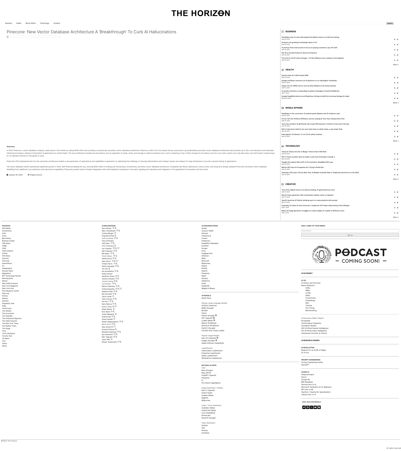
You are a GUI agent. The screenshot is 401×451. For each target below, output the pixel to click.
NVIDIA (204, 268)
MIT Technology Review (11, 276)
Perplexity (205, 273)
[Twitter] (304, 407)
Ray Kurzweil (107, 294)
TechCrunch (6, 308)
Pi (202, 380)
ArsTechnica (7, 231)
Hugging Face (207, 253)
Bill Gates (105, 253)
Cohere (204, 238)
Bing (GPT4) (206, 373)
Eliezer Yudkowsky (109, 342)
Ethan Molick (107, 309)
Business (8, 23)
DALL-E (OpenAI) (208, 390)
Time (4, 331)
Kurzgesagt (305, 321)
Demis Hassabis (108, 266)
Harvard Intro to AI (308, 384)
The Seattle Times (9, 326)
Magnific (205, 398)
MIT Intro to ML (307, 389)
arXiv (4, 233)
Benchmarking (311, 310)
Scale (204, 283)
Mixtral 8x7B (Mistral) (210, 326)
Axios (4, 236)
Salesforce (206, 281)
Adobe (204, 228)
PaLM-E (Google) (208, 328)
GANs (307, 295)
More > (396, 65)
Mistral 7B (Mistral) (209, 323)
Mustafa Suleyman (109, 332)
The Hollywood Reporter (12, 318)
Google (204, 248)
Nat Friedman (107, 251)
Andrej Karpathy (108, 289)
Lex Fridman (107, 248)
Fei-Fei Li (105, 301)
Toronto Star (7, 336)
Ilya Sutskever (107, 334)
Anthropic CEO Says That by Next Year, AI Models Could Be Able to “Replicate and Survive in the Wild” (320, 173)
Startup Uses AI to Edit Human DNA (295, 75)
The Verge (6, 328)
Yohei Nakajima (108, 314)
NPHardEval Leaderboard (212, 358)
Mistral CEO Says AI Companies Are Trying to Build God (303, 167)
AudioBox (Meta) (208, 408)
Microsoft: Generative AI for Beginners (316, 387)
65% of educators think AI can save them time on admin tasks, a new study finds (312, 129)
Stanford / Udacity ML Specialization (316, 392)
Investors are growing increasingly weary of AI (299, 42)
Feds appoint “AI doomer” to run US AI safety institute (302, 134)
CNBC (4, 246)
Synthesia (205, 433)
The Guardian (7, 316)
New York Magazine (10, 286)
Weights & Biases (208, 288)
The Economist (8, 313)
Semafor (5, 301)
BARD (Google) (208, 308)
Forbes (4, 253)
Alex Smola (106, 327)
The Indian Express (9, 321)
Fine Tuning (309, 308)
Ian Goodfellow (108, 271)
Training (308, 305)
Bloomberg (6, 238)
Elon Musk (106, 312)
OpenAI (204, 271)
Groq (204, 251)
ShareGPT (305, 365)
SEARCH (390, 23)
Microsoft (205, 261)
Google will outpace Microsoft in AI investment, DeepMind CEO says (307, 162)
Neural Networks (308, 285)
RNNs (307, 290)
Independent (7, 268)
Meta (204, 258)
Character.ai (206, 236)
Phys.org (5, 293)
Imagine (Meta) (207, 395)
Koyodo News (7, 271)
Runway (205, 278)
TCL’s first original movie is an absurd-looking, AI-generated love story (308, 190)
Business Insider (8, 241)
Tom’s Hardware (8, 333)
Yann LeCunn (107, 299)
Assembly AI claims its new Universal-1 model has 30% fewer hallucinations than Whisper (316, 205)
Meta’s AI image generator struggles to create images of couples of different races (313, 211)
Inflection (205, 256)
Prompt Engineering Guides (312, 362)
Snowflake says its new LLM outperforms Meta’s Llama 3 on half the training (310, 37)
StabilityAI (205, 286)
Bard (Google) (207, 370)
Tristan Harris (107, 264)
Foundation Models (308, 326)
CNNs (307, 288)
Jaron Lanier (107, 296)
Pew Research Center (10, 291)
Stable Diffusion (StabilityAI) (213, 343)
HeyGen (205, 425)
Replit (204, 276)
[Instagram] (311, 407)
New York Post (8, 288)
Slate (4, 306)
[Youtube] (315, 407)
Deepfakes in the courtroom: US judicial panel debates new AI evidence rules (311, 113)
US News (5, 338)
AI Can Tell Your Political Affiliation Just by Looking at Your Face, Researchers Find (313, 119)
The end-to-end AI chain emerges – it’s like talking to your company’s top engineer (313, 58)
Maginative (6, 273)
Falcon (204, 313)
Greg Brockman (108, 236)
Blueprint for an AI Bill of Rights (313, 350)
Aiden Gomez (107, 274)
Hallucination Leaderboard (212, 351)
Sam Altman (106, 228)
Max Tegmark (107, 337)
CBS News (6, 243)
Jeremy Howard (108, 279)
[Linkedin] (307, 407)
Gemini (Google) (208, 316)
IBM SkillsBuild (307, 382)
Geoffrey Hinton (108, 276)
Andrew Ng (106, 317)
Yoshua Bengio (108, 233)
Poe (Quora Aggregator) (211, 383)
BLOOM (204, 310)
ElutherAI (205, 246)
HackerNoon (7, 263)
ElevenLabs (206, 415)
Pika (203, 428)
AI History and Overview (310, 283)
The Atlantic (6, 311)
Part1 (315, 318)
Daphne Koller (107, 291)
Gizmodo (5, 261)
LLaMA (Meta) (207, 321)
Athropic (205, 233)
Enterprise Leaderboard (211, 353)
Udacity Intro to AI (308, 394)
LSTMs (308, 293)
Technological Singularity (311, 323)
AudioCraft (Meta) (209, 410)
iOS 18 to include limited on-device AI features (299, 53)
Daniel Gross (107, 258)
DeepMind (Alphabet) (210, 243)
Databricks (206, 241)
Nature (4, 281)
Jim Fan (105, 269)
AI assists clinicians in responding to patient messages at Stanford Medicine (310, 91)
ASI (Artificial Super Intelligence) (314, 331)
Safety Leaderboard (209, 356)
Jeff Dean (106, 243)
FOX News (6, 256)
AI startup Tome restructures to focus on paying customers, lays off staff (309, 48)
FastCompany (7, 251)
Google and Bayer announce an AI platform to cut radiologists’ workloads (309, 81)
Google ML (305, 379)
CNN (4, 248)
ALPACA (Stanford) (209, 305)
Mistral (204, 266)
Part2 (321, 318)
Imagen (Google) (208, 341)
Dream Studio (207, 393)
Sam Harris (106, 261)
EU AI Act (305, 353)
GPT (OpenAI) (207, 318)
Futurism (5, 258)
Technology (44, 23)
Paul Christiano (108, 241)
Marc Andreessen (108, 231)
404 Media (6, 228)
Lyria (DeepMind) (208, 413)
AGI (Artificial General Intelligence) (315, 328)
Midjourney (206, 263)
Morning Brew (7, 278)
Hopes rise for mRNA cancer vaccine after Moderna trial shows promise (309, 86)
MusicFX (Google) (209, 418)
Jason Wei (106, 339)
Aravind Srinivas (108, 329)
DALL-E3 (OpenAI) (209, 338)
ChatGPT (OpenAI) (209, 375)
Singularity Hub (8, 303)
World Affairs (30, 23)
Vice (4, 341)
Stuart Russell (107, 319)
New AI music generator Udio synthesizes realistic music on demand (307, 195)
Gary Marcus (107, 304)
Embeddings (310, 300)
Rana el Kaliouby (108, 286)
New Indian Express (10, 283)
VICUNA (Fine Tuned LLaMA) (213, 331)
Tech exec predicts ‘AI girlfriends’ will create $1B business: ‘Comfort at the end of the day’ (316, 124)
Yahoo (4, 343)
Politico (5, 296)
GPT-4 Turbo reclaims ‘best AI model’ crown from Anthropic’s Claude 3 (308, 157)
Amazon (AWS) (207, 231)
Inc (3, 266)
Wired (4, 346)
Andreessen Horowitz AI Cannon (314, 333)
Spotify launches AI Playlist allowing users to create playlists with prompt (309, 200)
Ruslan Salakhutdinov (110, 322)
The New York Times (10, 323)
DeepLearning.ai (307, 374)
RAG (307, 303)
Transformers (310, 298)
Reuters (5, 298)
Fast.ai (303, 377)
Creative (56, 23)
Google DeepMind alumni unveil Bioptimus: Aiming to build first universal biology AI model (315, 96)
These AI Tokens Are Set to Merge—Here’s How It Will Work (304, 152)
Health (18, 23)
